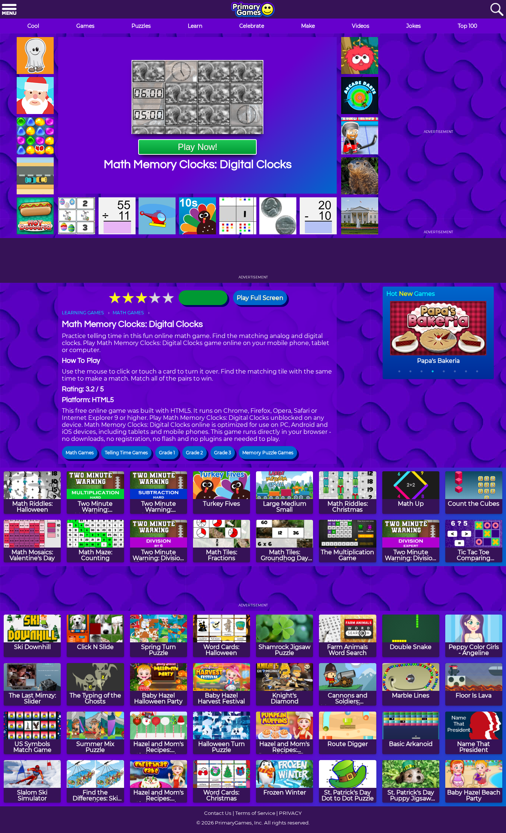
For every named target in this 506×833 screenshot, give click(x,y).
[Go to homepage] (253, 10)
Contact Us (218, 813)
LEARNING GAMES (83, 312)
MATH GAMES (128, 312)
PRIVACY (290, 813)
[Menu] (9, 9)
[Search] (497, 9)
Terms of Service (255, 813)
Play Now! (197, 147)
